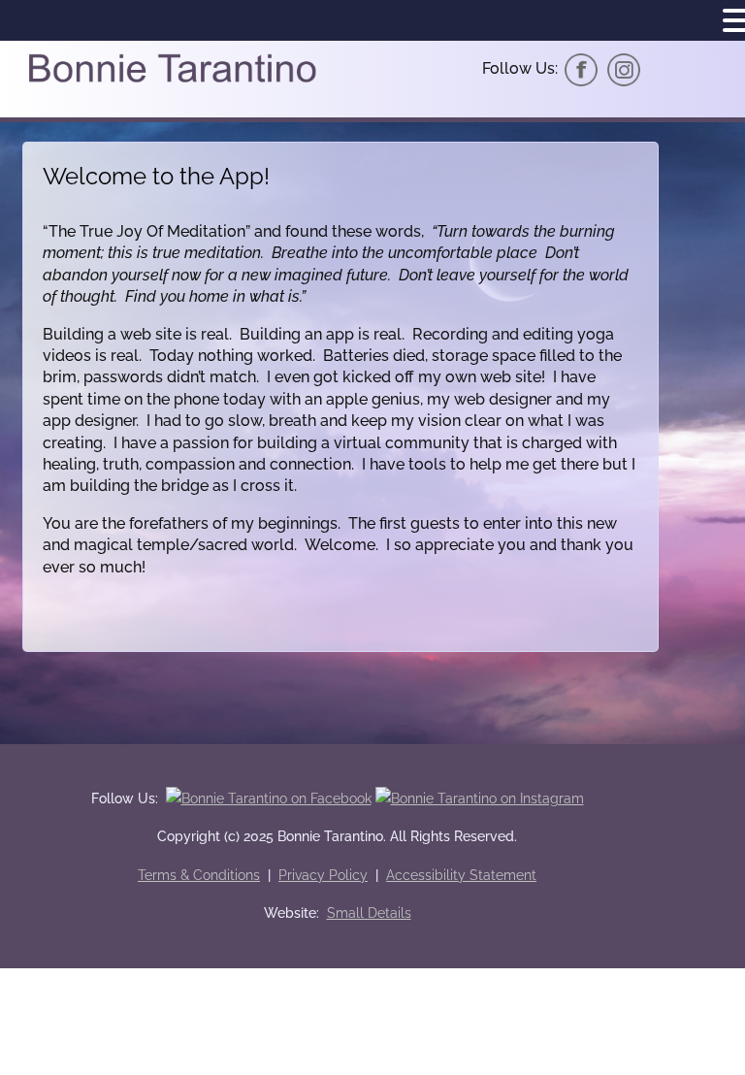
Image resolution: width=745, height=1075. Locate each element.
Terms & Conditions (199, 875)
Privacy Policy (323, 875)
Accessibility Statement (461, 875)
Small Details (369, 913)
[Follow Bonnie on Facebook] (581, 68)
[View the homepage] (171, 81)
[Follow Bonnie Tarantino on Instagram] (623, 68)
